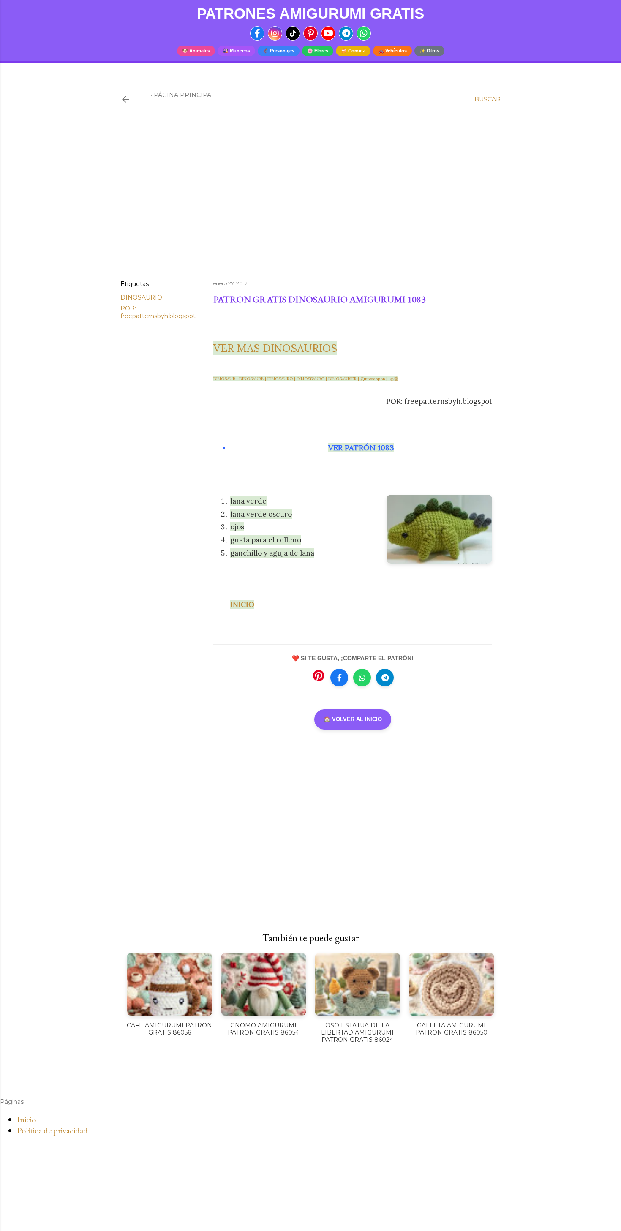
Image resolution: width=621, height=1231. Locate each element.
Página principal (184, 95)
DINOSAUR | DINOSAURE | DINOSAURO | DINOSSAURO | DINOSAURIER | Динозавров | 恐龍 (305, 378)
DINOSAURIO (141, 297)
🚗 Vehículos (392, 50)
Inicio (26, 1119)
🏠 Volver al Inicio (353, 719)
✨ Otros (429, 50)
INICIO (242, 604)
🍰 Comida (353, 50)
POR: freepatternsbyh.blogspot (158, 312)
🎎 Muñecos (236, 50)
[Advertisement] (310, 200)
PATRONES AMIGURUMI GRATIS (310, 13)
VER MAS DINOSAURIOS (275, 348)
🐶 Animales (196, 50)
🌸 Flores (317, 50)
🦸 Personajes (278, 50)
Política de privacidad (52, 1130)
